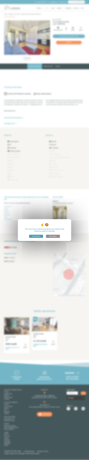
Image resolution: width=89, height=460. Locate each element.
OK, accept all (36, 236)
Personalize (53, 236)
